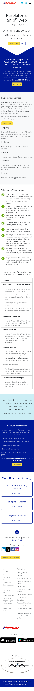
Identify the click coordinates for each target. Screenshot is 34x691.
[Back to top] (17, 532)
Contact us (17, 539)
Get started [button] (17, 465)
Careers (19, 576)
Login (22, 43)
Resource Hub (21, 606)
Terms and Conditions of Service (21, 683)
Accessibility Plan (8, 596)
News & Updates (8, 585)
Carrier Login (21, 586)
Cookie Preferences (9, 611)
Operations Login (22, 597)
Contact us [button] (17, 84)
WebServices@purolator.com (16, 458)
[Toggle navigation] (29, 2)
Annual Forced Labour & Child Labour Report (7, 606)
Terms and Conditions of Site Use (14, 685)
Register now (13, 43)
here (18, 119)
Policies (5, 593)
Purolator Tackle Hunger (24, 594)
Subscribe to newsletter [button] (11, 558)
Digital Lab (20, 600)
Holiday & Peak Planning (24, 578)
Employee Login (6, 683)
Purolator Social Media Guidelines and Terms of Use (24, 616)
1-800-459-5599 (23, 80)
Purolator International (24, 603)
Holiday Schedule (22, 573)
